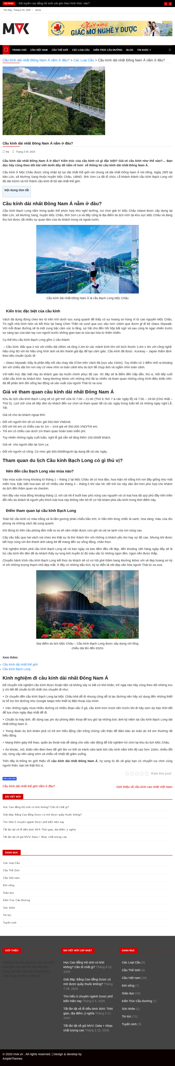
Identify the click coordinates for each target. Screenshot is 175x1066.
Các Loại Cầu (81, 50)
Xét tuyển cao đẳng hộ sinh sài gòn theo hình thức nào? (54, 3)
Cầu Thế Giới (60, 50)
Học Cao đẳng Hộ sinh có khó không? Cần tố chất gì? (36, 807)
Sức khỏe (9, 907)
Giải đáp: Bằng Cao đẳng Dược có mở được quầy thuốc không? (42, 814)
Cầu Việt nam (39, 50)
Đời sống (8, 885)
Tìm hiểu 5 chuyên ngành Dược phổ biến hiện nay (33, 822)
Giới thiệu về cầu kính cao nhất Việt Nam (144, 787)
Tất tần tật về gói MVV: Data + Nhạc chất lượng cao (35, 836)
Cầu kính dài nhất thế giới (20, 664)
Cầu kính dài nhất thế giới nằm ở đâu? (29, 786)
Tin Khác (143, 50)
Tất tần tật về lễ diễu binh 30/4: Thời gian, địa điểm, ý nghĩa (39, 829)
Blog (129, 50)
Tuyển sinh (9, 922)
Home (38, 10)
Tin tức (7, 915)
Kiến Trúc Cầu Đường (107, 50)
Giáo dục (8, 892)
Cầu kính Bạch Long (16, 669)
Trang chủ (19, 50)
